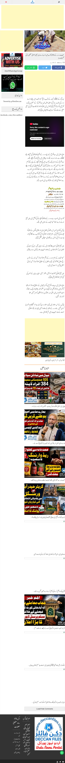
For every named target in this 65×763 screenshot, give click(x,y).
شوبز (24, 742)
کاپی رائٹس (17, 745)
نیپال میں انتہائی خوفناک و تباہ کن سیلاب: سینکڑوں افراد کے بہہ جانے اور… (48, 406)
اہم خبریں (54, 360)
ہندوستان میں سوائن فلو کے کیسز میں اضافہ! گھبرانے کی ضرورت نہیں (49, 554)
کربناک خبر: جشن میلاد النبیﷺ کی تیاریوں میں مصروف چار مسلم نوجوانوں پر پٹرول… (46, 665)
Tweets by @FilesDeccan (12, 101)
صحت (28, 745)
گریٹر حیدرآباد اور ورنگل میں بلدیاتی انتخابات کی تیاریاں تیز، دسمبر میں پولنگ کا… (47, 517)
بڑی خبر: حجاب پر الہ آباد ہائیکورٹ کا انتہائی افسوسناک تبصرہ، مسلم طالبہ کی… (48, 702)
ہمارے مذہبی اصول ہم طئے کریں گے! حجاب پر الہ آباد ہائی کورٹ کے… (48, 443)
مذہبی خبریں (27, 748)
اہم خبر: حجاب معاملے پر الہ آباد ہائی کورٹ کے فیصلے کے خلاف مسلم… (49, 628)
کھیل (28, 754)
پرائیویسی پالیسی (17, 752)
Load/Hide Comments (44, 709)
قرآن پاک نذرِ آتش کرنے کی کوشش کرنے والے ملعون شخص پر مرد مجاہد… (49, 591)
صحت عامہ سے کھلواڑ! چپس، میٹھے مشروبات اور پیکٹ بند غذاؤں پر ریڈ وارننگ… (47, 480)
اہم (57, 360)
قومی (25, 745)
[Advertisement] (32, 17)
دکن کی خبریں (48, 360)
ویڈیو (24, 751)
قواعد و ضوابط (17, 748)
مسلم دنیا (27, 751)
